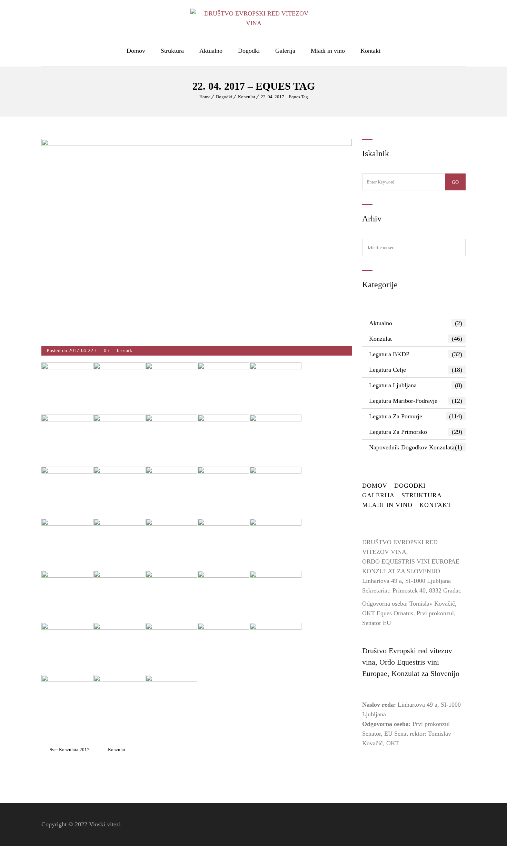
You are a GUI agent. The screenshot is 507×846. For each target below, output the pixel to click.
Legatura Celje (415, 369)
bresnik (124, 350)
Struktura (172, 50)
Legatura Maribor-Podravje (415, 400)
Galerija (285, 50)
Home (204, 96)
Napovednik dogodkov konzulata (415, 447)
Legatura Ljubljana (415, 385)
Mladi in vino (328, 50)
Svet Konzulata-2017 (69, 749)
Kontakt (370, 50)
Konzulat (246, 96)
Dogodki (249, 50)
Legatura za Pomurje (415, 416)
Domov (136, 50)
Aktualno (210, 50)
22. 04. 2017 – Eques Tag (284, 96)
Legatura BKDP (415, 354)
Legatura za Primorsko (415, 431)
